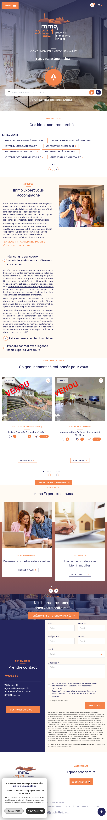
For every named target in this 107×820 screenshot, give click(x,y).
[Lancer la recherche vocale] (53, 77)
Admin (68, 806)
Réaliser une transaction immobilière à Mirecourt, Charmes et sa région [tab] (29, 260)
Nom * (51, 623)
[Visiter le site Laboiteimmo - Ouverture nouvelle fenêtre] (58, 812)
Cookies (96, 806)
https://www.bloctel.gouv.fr (56, 738)
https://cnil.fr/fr (92, 728)
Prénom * (82, 623)
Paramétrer (14, 811)
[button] (56, 169)
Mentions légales (54, 806)
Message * (53, 662)
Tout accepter (35, 811)
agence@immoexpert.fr (16, 688)
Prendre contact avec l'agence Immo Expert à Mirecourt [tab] (27, 348)
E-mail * (81, 636)
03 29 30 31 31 (11, 684)
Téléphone (53, 636)
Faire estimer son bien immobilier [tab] (31, 338)
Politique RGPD (82, 806)
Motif (50, 649)
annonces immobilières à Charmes (24, 294)
